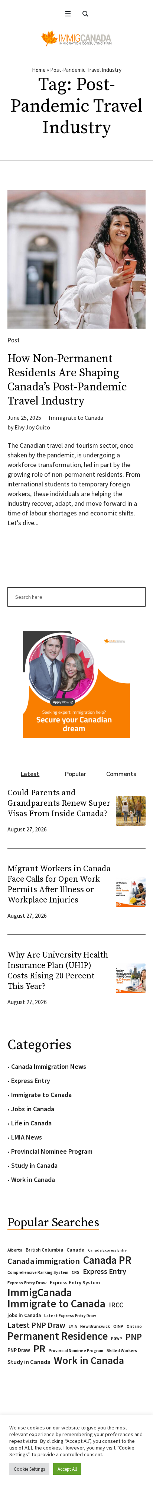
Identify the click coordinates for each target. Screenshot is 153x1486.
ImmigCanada (39, 1292)
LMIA (73, 1326)
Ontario (134, 1326)
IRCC (116, 1305)
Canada (75, 1249)
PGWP (116, 1338)
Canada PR (107, 1260)
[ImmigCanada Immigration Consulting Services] (76, 38)
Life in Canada (31, 1123)
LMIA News (26, 1137)
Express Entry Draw (26, 1282)
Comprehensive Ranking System (37, 1272)
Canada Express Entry (107, 1250)
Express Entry (30, 1080)
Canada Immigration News (48, 1066)
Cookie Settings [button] (29, 1469)
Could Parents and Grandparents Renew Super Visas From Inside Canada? (58, 803)
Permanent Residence (57, 1336)
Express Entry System (75, 1282)
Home (39, 69)
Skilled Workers (122, 1350)
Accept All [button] (67, 1469)
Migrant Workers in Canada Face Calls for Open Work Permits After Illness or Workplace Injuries (59, 884)
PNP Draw (18, 1350)
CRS (75, 1272)
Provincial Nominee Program (51, 1151)
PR (39, 1348)
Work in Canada (33, 1179)
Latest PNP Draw (36, 1325)
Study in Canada (34, 1165)
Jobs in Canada (32, 1109)
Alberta (14, 1250)
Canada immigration (43, 1261)
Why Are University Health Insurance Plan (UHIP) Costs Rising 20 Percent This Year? (57, 970)
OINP (118, 1326)
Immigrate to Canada (76, 417)
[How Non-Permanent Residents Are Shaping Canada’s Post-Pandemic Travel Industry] (76, 259)
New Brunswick (95, 1326)
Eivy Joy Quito (32, 427)
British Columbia (44, 1250)
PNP (134, 1337)
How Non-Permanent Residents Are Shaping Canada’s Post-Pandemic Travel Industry (67, 380)
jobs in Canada (24, 1315)
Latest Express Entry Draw (70, 1315)
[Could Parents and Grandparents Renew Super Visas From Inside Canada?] (131, 810)
